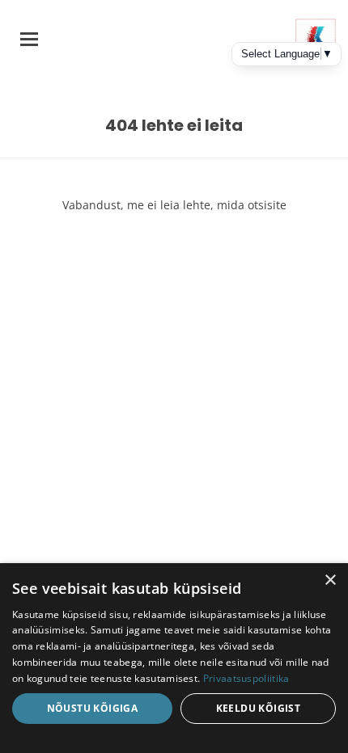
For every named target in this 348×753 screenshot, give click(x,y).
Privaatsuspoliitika (246, 678)
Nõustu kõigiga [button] (92, 708)
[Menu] (29, 39)
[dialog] (174, 658)
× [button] (330, 580)
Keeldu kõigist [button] (258, 708)
